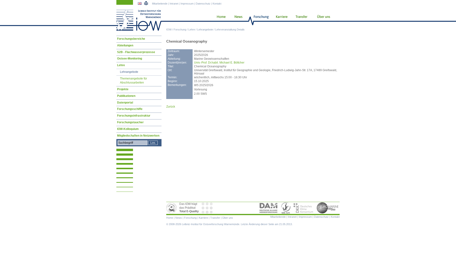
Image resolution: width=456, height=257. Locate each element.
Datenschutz (203, 3)
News (237, 20)
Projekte (122, 89)
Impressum (187, 3)
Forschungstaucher (130, 122)
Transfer (301, 20)
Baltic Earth (285, 208)
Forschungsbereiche (131, 38)
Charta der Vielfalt (208, 208)
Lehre (191, 29)
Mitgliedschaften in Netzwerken (138, 135)
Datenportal (125, 102)
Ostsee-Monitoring (129, 58)
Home (219, 20)
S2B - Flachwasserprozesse (136, 52)
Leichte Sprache (146, 3)
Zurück (170, 106)
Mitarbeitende (159, 3)
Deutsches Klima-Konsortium (303, 208)
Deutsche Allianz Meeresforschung (268, 208)
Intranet (174, 3)
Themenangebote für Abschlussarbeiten (133, 80)
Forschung (180, 29)
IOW (168, 29)
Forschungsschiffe (129, 109)
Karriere (280, 20)
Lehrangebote (205, 29)
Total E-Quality (172, 208)
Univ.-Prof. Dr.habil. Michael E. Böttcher (219, 62)
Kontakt (217, 3)
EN (140, 4)
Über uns (324, 20)
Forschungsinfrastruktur (133, 115)
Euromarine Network (328, 208)
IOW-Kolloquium (128, 129)
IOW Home (139, 20)
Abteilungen (125, 45)
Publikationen (126, 96)
